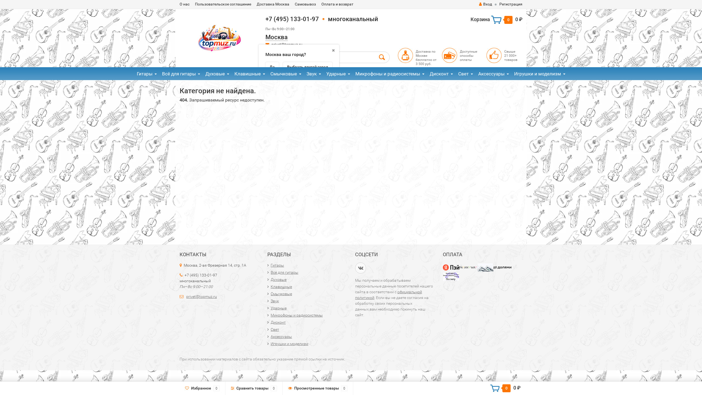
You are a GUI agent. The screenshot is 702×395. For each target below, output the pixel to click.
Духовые (215, 74)
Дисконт (439, 74)
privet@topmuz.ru (201, 296)
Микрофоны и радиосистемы (387, 74)
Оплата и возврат (337, 4)
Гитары (144, 74)
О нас (184, 4)
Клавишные (247, 74)
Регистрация (510, 4)
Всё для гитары (179, 74)
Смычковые (283, 74)
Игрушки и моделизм (537, 74)
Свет (463, 74)
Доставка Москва (273, 4)
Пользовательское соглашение (223, 4)
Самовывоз (305, 4)
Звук (312, 74)
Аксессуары (491, 74)
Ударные (336, 74)
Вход (487, 4)
